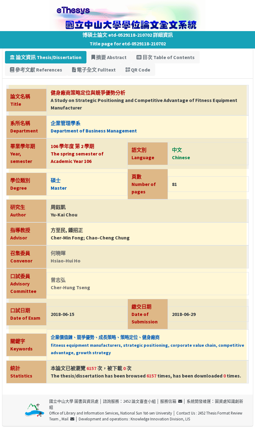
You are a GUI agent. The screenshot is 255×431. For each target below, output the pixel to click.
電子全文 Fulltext (96, 70)
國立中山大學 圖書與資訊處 (74, 401)
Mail (66, 418)
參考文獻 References (38, 70)
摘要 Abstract (111, 57)
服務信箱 (169, 401)
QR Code (140, 70)
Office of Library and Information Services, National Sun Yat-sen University (110, 412)
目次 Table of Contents (168, 57)
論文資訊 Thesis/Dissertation (48, 57)
